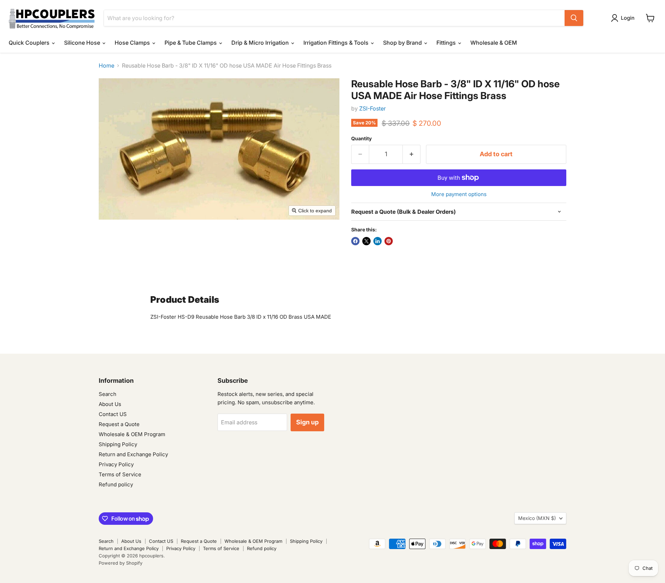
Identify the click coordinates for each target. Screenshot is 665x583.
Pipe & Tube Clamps (191, 42)
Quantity (361, 138)
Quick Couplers (30, 42)
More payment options (459, 194)
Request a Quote (119, 424)
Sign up (307, 422)
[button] (624, 18)
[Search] (574, 18)
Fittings (446, 42)
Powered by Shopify (120, 563)
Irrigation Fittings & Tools (336, 42)
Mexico (537, 518)
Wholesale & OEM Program (132, 434)
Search (107, 394)
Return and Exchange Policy (133, 454)
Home (106, 65)
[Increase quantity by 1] (411, 154)
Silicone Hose (82, 42)
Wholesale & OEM (493, 42)
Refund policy (116, 484)
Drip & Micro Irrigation (260, 42)
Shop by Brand (403, 42)
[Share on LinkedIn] (377, 241)
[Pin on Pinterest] (388, 241)
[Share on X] (366, 241)
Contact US (113, 414)
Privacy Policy (116, 464)
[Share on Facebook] (355, 241)
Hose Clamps (133, 42)
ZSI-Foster (372, 108)
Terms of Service (120, 474)
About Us (110, 404)
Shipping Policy (118, 444)
